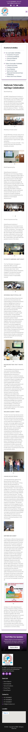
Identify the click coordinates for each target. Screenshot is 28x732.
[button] (26, 11)
